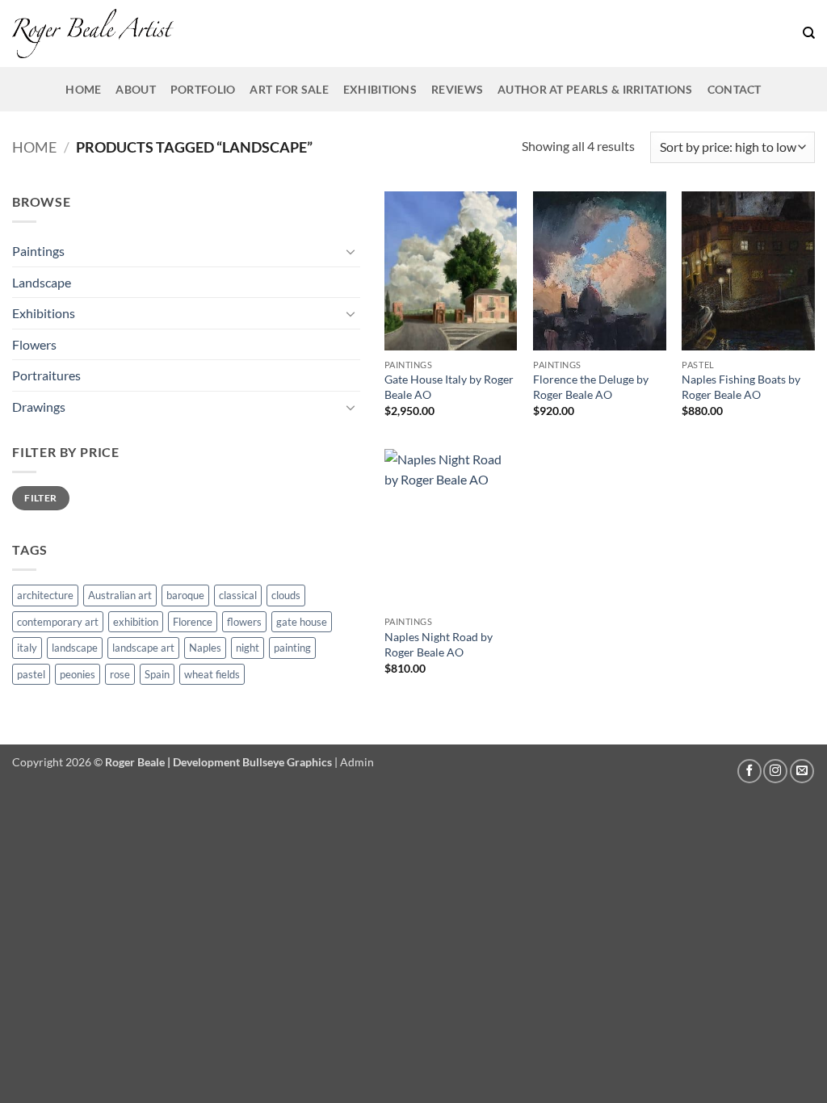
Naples (205, 647)
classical (238, 595)
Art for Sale (289, 89)
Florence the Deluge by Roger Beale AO (591, 386)
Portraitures (46, 375)
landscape (75, 647)
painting (292, 647)
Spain (157, 674)
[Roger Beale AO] (93, 33)
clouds (285, 595)
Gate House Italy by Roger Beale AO (449, 386)
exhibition (135, 621)
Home (83, 89)
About (135, 89)
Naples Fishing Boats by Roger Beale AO (741, 386)
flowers (244, 621)
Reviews (457, 89)
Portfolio (203, 89)
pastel (31, 674)
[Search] (809, 33)
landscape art (143, 647)
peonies (77, 674)
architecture (45, 595)
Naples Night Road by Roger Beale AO (438, 644)
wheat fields (212, 674)
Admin (357, 762)
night (247, 647)
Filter (40, 498)
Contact (734, 89)
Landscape (41, 282)
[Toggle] (350, 251)
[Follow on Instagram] (775, 771)
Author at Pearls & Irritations (595, 89)
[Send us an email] (802, 771)
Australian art (120, 595)
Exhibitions (380, 89)
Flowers (34, 344)
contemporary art (58, 621)
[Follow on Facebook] (749, 771)
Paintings (38, 250)
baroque (185, 595)
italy (27, 647)
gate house (301, 621)
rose (120, 674)
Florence (192, 621)
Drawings (38, 406)
